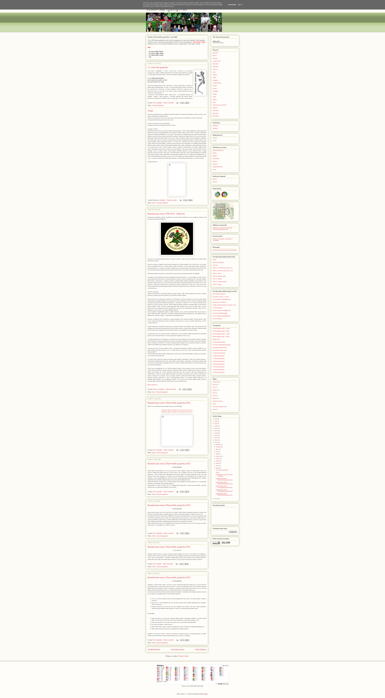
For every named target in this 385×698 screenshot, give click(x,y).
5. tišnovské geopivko (218, 364)
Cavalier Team (217, 61)
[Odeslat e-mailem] (181, 103)
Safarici (215, 99)
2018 (216, 428)
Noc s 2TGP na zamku (219, 294)
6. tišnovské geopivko (218, 361)
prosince (218, 444)
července (218, 456)
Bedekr (215, 153)
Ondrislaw (215, 91)
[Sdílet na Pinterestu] (188, 103)
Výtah (150, 110)
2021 (216, 421)
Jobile (214, 77)
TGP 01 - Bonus (217, 273)
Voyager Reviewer (218, 167)
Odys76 (215, 182)
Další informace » (153, 385)
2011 (216, 498)
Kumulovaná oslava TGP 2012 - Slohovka (166, 213)
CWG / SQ (215, 382)
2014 (216, 438)
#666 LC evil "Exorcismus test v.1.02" (223, 270)
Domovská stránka (177, 649)
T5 (213, 404)
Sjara (214, 102)
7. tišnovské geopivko (218, 358)
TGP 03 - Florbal (217, 279)
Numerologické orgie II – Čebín (221, 334)
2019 (216, 426)
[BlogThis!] (183, 103)
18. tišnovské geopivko (219, 342)
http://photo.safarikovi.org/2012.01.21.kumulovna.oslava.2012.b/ (176, 411)
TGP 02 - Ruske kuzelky (219, 276)
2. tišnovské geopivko (218, 372)
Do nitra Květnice (217, 318)
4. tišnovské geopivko (218, 367)
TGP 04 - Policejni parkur (219, 281)
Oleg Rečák (216, 158)
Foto (214, 387)
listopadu (218, 447)
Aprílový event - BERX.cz (219, 302)
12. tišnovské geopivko (158, 67)
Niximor (215, 179)
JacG (214, 72)
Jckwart (215, 75)
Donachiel (215, 64)
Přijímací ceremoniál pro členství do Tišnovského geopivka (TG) (222, 228)
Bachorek (215, 53)
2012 (216, 442)
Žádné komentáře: (168, 103)
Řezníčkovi (216, 116)
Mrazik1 (215, 86)
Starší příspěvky (200, 649)
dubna (218, 463)
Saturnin (215, 164)
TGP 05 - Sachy (217, 284)
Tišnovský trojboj (217, 308)
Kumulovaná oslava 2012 (220, 347)
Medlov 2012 (216, 339)
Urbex (214, 259)
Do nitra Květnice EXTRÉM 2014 (221, 316)
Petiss (214, 96)
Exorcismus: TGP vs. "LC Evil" (221, 296)
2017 (216, 430)
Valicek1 (215, 108)
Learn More (232, 4)
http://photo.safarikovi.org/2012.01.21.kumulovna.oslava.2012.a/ (176, 410)
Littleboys (215, 125)
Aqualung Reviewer (218, 150)
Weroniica (215, 113)
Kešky (154, 203)
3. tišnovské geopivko (218, 369)
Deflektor (215, 128)
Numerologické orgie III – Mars (221, 331)
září (217, 451)
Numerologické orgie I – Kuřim (221, 336)
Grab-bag (215, 66)
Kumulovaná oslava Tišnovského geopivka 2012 (169, 402)
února (217, 465)
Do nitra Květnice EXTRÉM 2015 (221, 310)
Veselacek (215, 110)
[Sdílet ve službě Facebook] (186, 103)
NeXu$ (215, 88)
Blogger (205, 694)
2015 (216, 435)
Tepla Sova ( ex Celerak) (219, 105)
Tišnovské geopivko (158, 105)
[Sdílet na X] (185, 103)
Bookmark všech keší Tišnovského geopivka (225, 250)
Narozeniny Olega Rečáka (220, 313)
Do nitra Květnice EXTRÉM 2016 (221, 299)
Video (214, 409)
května (218, 461)
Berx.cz (215, 55)
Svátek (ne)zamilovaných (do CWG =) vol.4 (224, 305)
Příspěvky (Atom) (183, 656)
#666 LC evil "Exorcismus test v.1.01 (222, 268)
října (217, 449)
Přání (214, 395)
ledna (217, 468)
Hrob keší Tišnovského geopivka (221, 345)
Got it (240, 4)
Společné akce (217, 401)
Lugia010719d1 (217, 83)
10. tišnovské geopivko (219, 353)
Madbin (215, 156)
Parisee (215, 94)
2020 (216, 423)
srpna (217, 454)
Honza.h (215, 69)
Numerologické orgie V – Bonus (221, 328)
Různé (214, 398)
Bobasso (215, 58)
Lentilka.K (215, 80)
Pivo (214, 393)
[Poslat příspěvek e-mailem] (177, 103)
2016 (216, 433)
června (218, 458)
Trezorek (215, 265)
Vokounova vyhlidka (218, 262)
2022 (216, 419)
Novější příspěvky (154, 649)
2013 (216, 440)
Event (153, 392)
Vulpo (214, 169)
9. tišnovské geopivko (218, 356)
